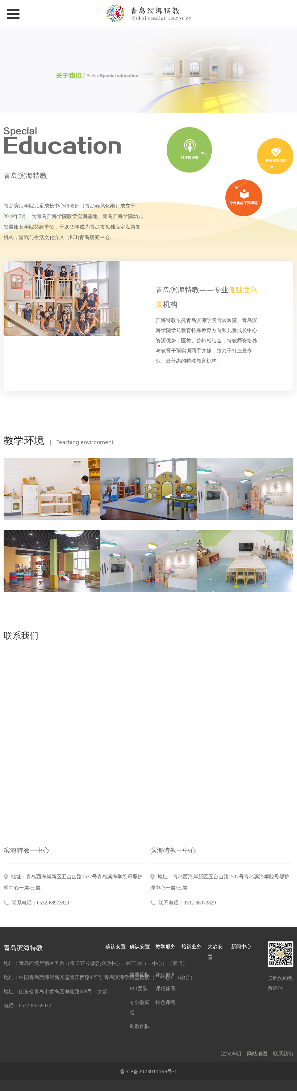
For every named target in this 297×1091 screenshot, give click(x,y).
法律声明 (231, 1053)
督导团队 (140, 974)
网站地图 (257, 1053)
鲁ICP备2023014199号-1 (148, 1071)
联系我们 (283, 1053)
